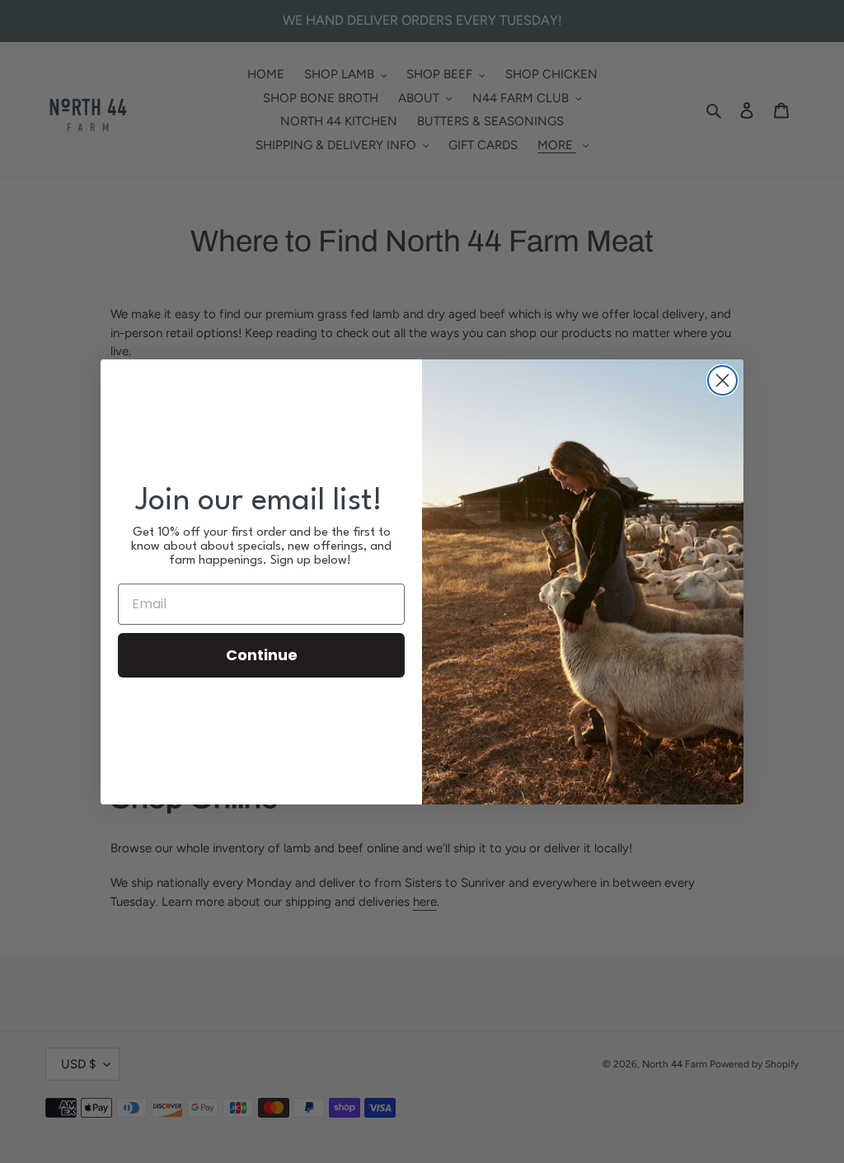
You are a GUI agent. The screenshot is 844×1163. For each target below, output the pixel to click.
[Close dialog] (722, 380)
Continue (262, 655)
